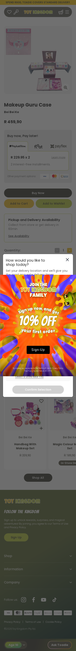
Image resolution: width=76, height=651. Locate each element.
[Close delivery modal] (67, 259)
